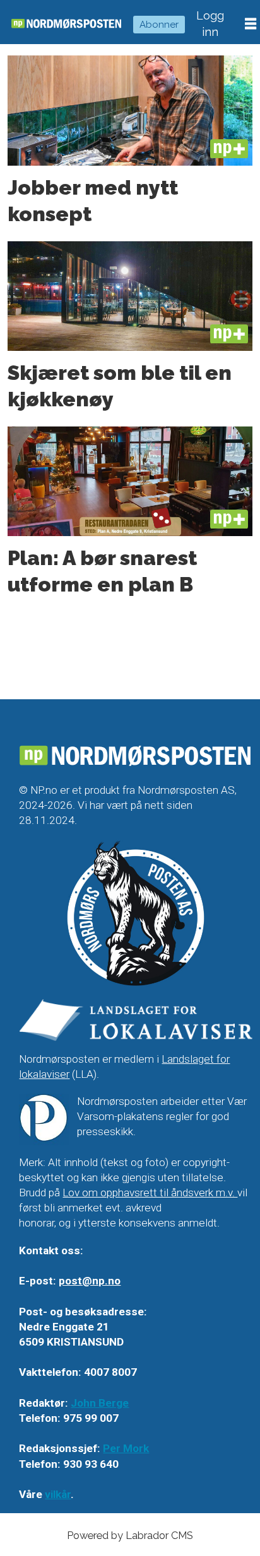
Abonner (159, 24)
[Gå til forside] (66, 23)
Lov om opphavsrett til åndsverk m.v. (149, 1192)
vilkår (58, 1494)
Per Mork (126, 1448)
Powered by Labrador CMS (130, 1535)
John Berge (100, 1403)
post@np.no (90, 1280)
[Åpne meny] (250, 24)
